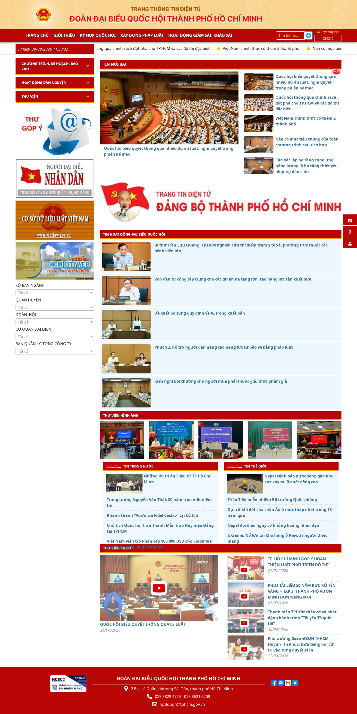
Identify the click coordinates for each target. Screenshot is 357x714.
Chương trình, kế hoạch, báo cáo (50, 66)
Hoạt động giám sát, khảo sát (200, 35)
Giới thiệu (64, 35)
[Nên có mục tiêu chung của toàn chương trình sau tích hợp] (178, 139)
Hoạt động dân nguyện (44, 82)
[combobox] (55, 292)
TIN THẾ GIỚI (255, 466)
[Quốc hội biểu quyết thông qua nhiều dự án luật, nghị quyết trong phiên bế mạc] (151, 139)
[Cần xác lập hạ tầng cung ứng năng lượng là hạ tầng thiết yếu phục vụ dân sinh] (186, 139)
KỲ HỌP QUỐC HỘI (98, 35)
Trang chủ (37, 35)
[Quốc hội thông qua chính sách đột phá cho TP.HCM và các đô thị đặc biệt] (160, 139)
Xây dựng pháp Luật (141, 35)
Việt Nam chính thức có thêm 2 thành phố (234, 48)
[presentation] (103, 441)
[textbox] (55, 293)
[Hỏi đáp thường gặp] (350, 231)
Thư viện (30, 96)
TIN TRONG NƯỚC (138, 466)
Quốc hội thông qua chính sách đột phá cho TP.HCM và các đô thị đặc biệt (115, 48)
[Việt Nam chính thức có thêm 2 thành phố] (169, 139)
